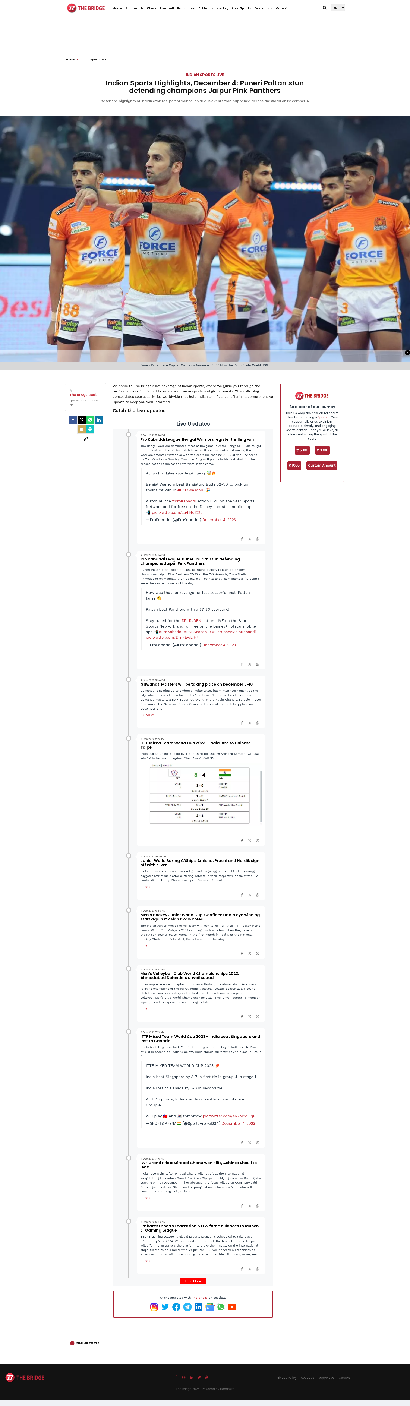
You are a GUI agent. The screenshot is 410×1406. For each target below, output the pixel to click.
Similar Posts (87, 1343)
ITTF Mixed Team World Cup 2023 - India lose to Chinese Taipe (196, 745)
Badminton (186, 8)
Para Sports (241, 8)
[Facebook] (241, 539)
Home (117, 8)
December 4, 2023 (219, 519)
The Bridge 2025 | (189, 1389)
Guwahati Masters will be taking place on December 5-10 (197, 684)
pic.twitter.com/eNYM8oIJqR (229, 1116)
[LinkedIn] (98, 420)
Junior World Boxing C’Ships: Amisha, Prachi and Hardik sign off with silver (200, 863)
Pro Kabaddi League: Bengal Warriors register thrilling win (197, 439)
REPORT (146, 887)
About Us (307, 1377)
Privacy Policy (287, 1377)
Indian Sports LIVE (205, 74)
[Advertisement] (205, 40)
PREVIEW (147, 715)
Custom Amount (322, 465)
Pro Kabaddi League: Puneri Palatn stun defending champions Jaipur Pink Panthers (190, 561)
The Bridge (200, 1297)
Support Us (135, 8)
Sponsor (324, 417)
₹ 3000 (322, 450)
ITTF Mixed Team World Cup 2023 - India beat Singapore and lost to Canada (200, 1038)
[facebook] (73, 420)
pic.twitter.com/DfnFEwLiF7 (172, 637)
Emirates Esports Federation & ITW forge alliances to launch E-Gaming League (200, 1228)
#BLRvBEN (191, 621)
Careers (344, 1377)
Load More (193, 1281)
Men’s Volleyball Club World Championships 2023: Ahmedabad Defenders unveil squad (190, 975)
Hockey (222, 8)
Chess (152, 8)
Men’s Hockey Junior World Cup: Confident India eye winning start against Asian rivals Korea (200, 917)
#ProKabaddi (184, 501)
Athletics (205, 8)
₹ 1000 (294, 465)
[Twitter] (81, 420)
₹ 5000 (302, 450)
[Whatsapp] (90, 420)
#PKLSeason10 (191, 490)
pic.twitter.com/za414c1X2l (177, 512)
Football (167, 8)
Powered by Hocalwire (218, 1389)
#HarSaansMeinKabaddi (234, 632)
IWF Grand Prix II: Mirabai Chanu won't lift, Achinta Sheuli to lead (199, 1165)
